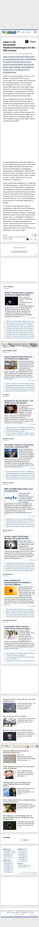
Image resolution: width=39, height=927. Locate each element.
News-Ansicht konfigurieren (30, 872)
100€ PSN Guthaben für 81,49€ (15, 431)
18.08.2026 (7, 870)
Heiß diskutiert (22, 867)
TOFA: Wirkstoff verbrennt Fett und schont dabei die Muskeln (19, 767)
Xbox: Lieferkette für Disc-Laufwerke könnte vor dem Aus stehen (19, 801)
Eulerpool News (27, 53)
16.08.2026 (21, 851)
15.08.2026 (21, 852)
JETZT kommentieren (20, 252)
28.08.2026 (7, 851)
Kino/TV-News (8, 483)
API (29, 912)
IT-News (5, 395)
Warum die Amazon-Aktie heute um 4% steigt (19, 609)
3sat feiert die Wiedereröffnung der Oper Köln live (20, 521)
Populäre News (22, 865)
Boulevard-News (9, 350)
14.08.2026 (21, 854)
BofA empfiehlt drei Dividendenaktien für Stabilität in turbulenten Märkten (17, 582)
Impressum (30, 911)
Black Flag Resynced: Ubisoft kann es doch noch (20, 475)
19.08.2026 (7, 868)
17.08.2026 (7, 872)
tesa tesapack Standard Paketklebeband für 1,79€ (20, 429)
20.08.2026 (7, 867)
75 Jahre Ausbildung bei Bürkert (15, 655)
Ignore (30, 874)
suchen (26, 840)
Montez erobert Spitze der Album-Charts (18, 730)
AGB (16, 911)
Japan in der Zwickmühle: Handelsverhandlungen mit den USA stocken (19, 46)
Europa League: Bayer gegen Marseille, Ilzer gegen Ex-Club (16, 537)
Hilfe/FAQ (24, 912)
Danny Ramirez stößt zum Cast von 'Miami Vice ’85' (21, 526)
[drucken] (35, 235)
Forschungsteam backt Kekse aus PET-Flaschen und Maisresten (18, 357)
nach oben (32, 915)
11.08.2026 (21, 859)
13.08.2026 (21, 856)
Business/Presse (9, 620)
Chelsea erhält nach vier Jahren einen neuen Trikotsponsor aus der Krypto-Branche (17, 784)
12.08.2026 (21, 858)
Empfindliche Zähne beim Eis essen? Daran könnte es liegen (17, 627)
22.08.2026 (7, 863)
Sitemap (3, 911)
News (13, 912)
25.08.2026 (7, 856)
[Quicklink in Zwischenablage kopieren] (33, 235)
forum (35, 254)
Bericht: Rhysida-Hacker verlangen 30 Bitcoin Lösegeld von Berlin (19, 293)
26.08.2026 (7, 854)
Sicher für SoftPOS (11, 659)
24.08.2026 (7, 858)
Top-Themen (8, 286)
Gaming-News (8, 439)
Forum (8, 912)
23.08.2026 (7, 862)
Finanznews (7, 574)
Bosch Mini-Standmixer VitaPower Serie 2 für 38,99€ (21, 389)
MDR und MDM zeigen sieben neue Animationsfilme (18, 490)
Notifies (35, 874)
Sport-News (7, 530)
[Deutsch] (19, 32)
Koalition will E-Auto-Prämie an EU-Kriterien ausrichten (23, 330)
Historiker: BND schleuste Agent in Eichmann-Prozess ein (16, 752)
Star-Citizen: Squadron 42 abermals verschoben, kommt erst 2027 (18, 445)
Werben (17, 912)
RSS (32, 912)
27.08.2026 (7, 852)
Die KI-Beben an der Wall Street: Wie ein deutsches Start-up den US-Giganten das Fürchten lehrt (18, 817)
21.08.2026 (7, 865)
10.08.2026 (21, 861)
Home (36, 911)
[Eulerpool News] (8, 237)
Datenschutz (10, 911)
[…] (22, 316)
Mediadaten (22, 911)
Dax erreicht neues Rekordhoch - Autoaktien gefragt (22, 325)
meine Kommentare (23, 874)
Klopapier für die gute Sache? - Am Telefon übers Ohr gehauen (18, 401)
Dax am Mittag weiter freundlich (14, 716)
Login (23, 32)
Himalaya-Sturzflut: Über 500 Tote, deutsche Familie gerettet (19, 700)
